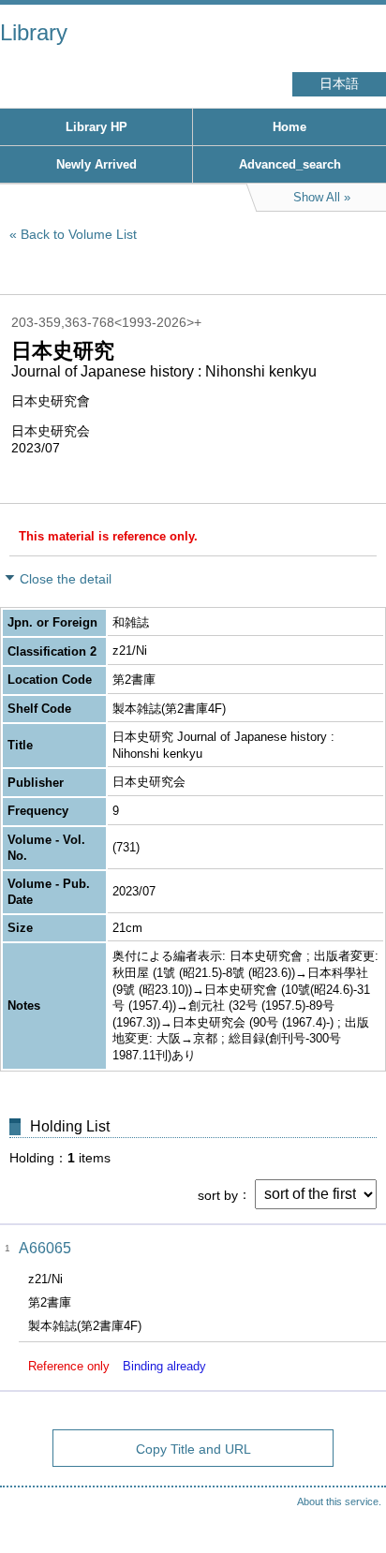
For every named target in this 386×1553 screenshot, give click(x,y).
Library (33, 32)
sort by (218, 1194)
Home (289, 127)
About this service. (339, 1501)
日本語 (339, 84)
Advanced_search (290, 164)
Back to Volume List (79, 234)
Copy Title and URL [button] (193, 1449)
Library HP (96, 127)
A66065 (45, 1248)
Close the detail (65, 578)
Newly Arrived (96, 164)
